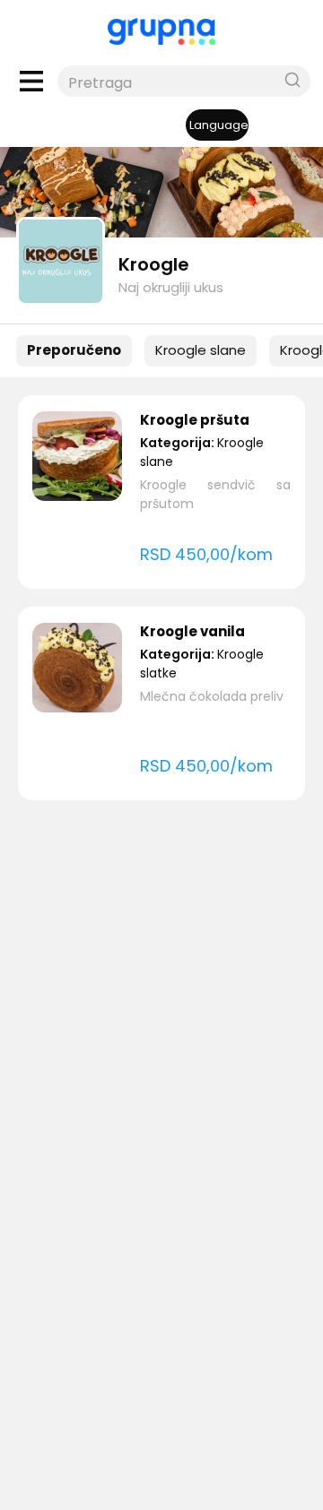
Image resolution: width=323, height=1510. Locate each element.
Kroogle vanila (192, 631)
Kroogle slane (200, 350)
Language (219, 125)
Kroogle (153, 264)
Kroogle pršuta (194, 419)
